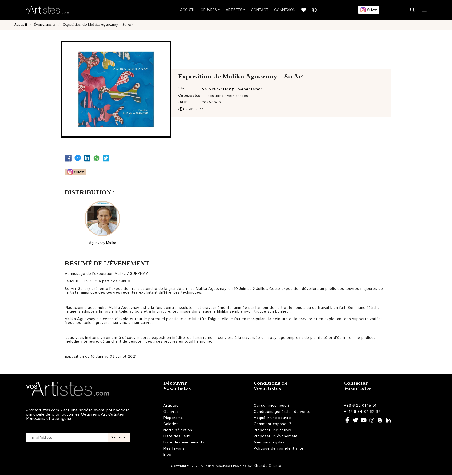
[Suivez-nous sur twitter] (107, 158)
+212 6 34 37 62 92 (362, 412)
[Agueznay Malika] (102, 218)
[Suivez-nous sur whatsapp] (97, 158)
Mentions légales (269, 442)
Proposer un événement (276, 436)
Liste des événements (184, 442)
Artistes (234, 10)
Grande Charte (267, 465)
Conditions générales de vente (282, 412)
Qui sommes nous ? (272, 405)
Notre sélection (177, 430)
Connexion (284, 10)
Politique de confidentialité (278, 448)
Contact (259, 10)
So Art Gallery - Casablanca (232, 89)
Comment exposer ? (272, 424)
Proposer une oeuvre (273, 430)
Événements (45, 25)
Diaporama (173, 418)
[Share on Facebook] (69, 158)
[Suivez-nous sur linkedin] (88, 158)
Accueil (187, 10)
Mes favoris (174, 448)
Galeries (170, 424)
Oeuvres (209, 10)
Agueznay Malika (102, 243)
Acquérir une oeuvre (272, 418)
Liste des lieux (176, 436)
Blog (167, 454)
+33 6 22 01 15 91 (360, 405)
